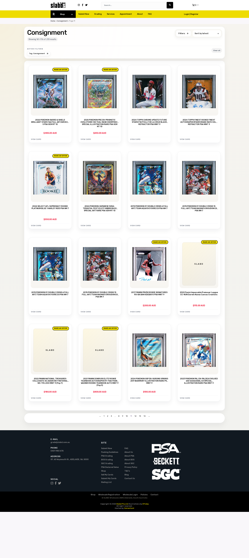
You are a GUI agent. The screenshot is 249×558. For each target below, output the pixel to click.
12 (135, 416)
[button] (195, 5)
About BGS (129, 460)
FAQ (150, 14)
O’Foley (145, 504)
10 (127, 416)
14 (145, 416)
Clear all (216, 50)
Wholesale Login (130, 495)
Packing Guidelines (109, 452)
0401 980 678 (57, 451)
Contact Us (130, 478)
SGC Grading (107, 463)
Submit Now (83, 14)
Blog (127, 475)
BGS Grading (107, 460)
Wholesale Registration (109, 495)
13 (140, 416)
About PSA (129, 456)
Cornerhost (129, 508)
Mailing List (106, 482)
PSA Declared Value (110, 467)
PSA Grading (107, 456)
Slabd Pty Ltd (122, 504)
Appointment (126, 14)
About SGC (129, 463)
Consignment (62, 21)
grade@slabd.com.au (60, 442)
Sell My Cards (107, 475)
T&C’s (127, 471)
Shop (62, 14)
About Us (129, 452)
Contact (154, 495)
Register (194, 14)
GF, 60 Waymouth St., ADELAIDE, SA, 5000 (70, 459)
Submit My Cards (108, 478)
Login (187, 14)
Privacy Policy (131, 467)
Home (53, 21)
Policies (144, 495)
